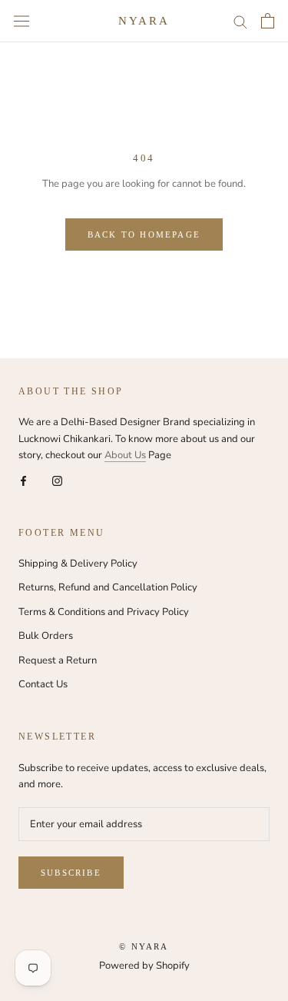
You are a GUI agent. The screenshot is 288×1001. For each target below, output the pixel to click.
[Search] (240, 21)
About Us (125, 455)
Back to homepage (144, 234)
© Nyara (143, 946)
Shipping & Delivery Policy (77, 563)
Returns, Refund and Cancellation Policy (107, 587)
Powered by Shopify (144, 966)
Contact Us (43, 684)
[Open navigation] (21, 21)
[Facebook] (23, 481)
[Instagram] (57, 481)
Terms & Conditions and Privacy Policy (103, 612)
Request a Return (57, 660)
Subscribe (71, 872)
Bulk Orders (45, 636)
